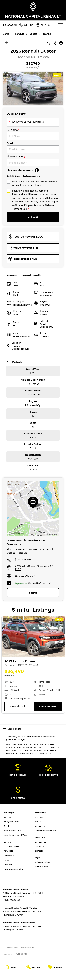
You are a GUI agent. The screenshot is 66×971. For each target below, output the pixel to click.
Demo (6, 33)
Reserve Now (47, 706)
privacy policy (42, 862)
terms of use (41, 866)
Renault (19, 33)
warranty (40, 826)
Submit (33, 217)
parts (38, 821)
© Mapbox (52, 534)
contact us (40, 841)
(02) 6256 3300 (23, 559)
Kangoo (8, 817)
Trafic (7, 826)
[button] (33, 88)
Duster (33, 33)
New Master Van (12, 830)
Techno (47, 33)
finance (8, 864)
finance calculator (13, 869)
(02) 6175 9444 (17, 896)
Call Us (33, 592)
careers (39, 850)
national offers (11, 846)
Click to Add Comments (20, 170)
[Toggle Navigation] (60, 25)
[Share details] (55, 43)
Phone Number (16, 156)
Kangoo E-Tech (11, 821)
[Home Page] (33, 6)
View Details (18, 706)
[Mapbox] (16, 533)
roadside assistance (45, 830)
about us (39, 846)
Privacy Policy (37, 201)
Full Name (13, 129)
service (39, 817)
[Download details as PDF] (61, 43)
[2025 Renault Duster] (33, 636)
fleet (6, 859)
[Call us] (48, 43)
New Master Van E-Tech (16, 835)
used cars (9, 855)
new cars (8, 850)
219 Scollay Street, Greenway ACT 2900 (35, 567)
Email (10, 143)
